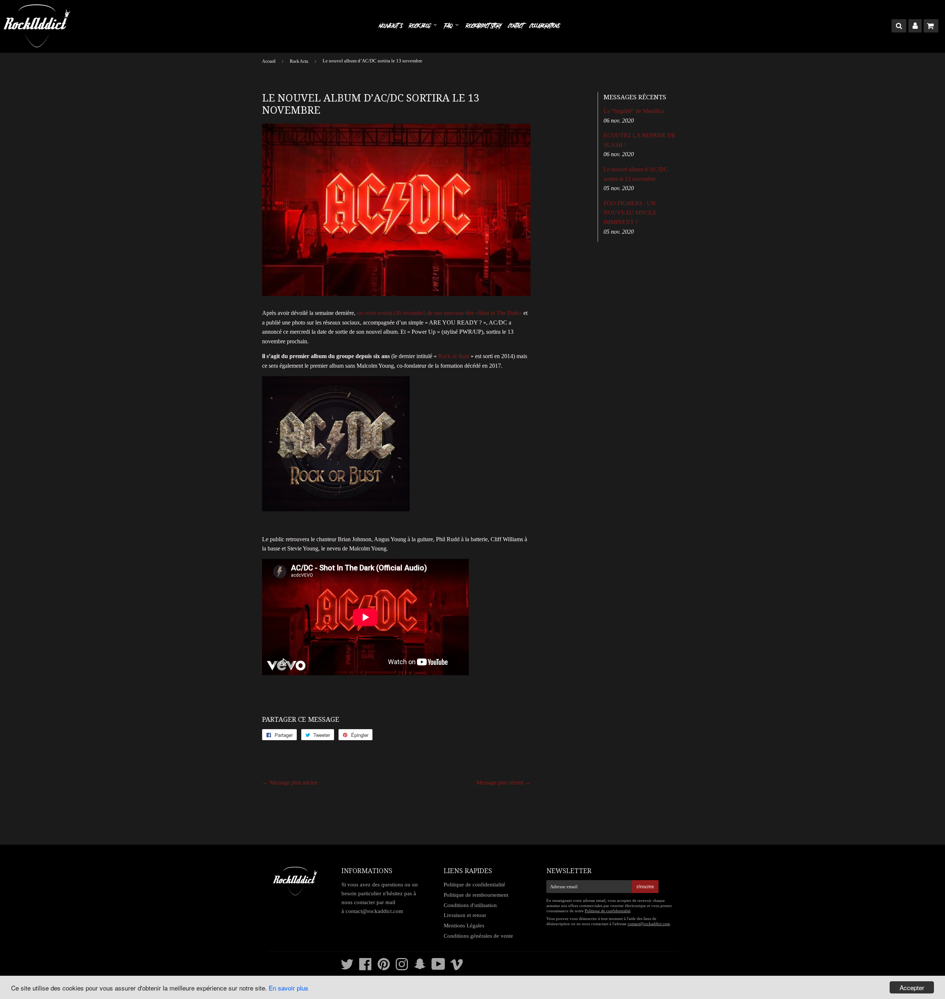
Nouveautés (390, 25)
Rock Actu (299, 61)
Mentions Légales (464, 925)
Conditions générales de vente (478, 936)
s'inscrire (645, 886)
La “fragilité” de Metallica (634, 111)
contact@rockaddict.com (374, 911)
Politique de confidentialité (474, 885)
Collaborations (545, 25)
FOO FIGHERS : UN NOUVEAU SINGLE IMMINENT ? (630, 212)
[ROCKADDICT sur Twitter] (347, 968)
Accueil (268, 61)
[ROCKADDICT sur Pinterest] (383, 968)
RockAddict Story (484, 25)
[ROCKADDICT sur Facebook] (365, 968)
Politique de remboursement (476, 895)
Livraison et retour (465, 915)
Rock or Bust (453, 356)
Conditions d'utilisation (470, 905)
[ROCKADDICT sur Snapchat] (419, 968)
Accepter (912, 987)
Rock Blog (420, 25)
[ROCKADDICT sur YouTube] (438, 968)
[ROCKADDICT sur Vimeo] (456, 968)
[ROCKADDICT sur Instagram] (401, 968)
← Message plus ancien (289, 782)
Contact (515, 25)
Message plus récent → (503, 782)
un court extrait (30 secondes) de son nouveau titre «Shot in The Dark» (439, 313)
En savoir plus (288, 987)
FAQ (449, 25)
